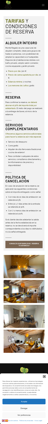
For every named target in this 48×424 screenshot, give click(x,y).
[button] (44, 376)
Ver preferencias (24, 415)
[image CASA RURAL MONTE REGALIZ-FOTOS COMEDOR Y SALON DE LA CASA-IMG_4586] (25, 342)
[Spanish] (6, 420)
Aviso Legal (38, 420)
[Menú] (43, 5)
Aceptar (24, 401)
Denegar (24, 408)
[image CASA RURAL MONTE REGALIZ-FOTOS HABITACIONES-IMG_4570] (25, 267)
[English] (3, 420)
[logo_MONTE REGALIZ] (20, 5)
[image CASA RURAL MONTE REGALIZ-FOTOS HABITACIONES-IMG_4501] (25, 317)
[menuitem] (43, 5)
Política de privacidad (26, 420)
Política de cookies (12, 420)
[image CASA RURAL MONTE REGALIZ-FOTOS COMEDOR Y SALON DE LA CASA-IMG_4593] (25, 292)
